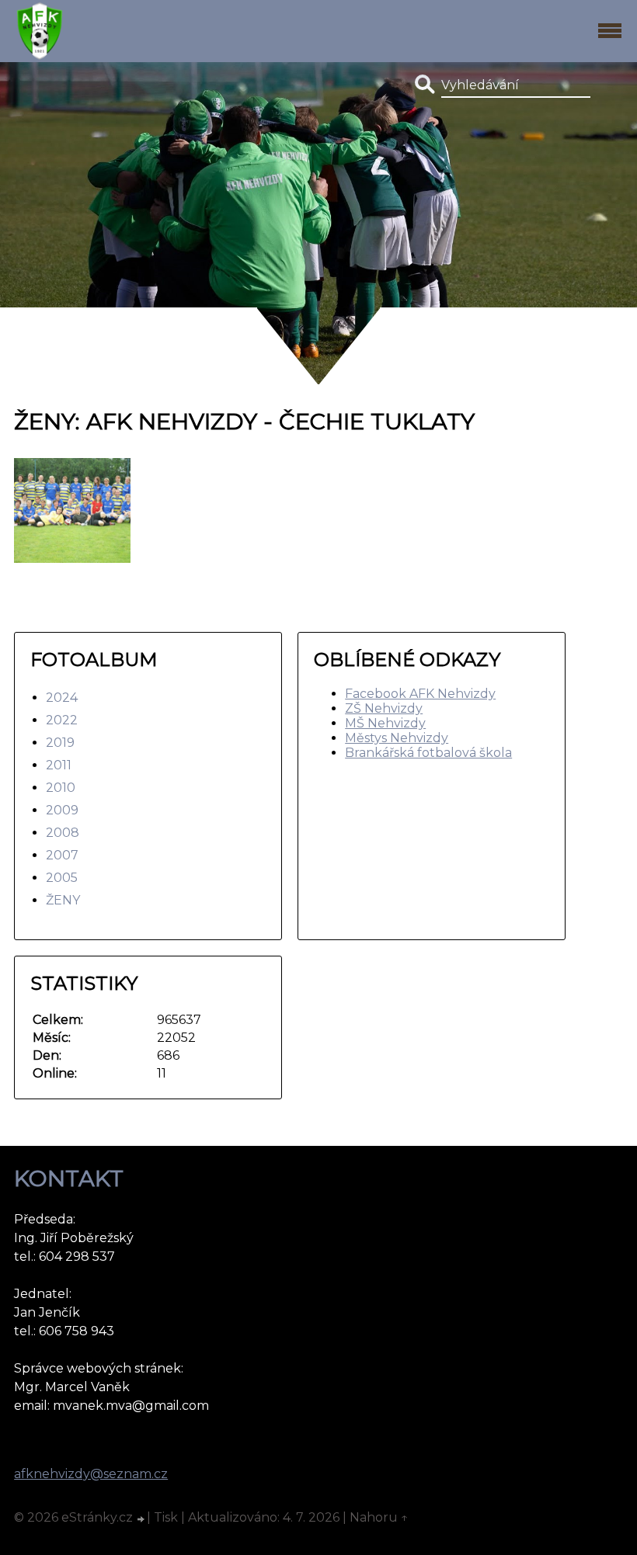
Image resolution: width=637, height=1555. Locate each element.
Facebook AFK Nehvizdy (420, 693)
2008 (62, 832)
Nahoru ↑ (379, 1517)
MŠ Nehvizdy (385, 723)
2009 (62, 810)
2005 (62, 877)
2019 (60, 742)
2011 (58, 765)
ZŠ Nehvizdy (384, 708)
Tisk (166, 1517)
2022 (62, 720)
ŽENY (63, 900)
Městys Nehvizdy (396, 738)
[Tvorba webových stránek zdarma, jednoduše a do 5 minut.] (141, 1519)
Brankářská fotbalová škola (428, 752)
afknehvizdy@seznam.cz (91, 1473)
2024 (62, 697)
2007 (62, 855)
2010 (60, 787)
